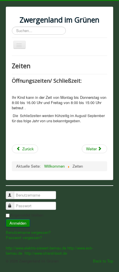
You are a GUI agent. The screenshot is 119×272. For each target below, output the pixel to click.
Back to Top (103, 261)
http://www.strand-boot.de (46, 253)
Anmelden (18, 223)
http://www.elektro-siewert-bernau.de (36, 248)
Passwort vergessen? (24, 237)
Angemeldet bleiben (26, 215)
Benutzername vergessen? (28, 232)
